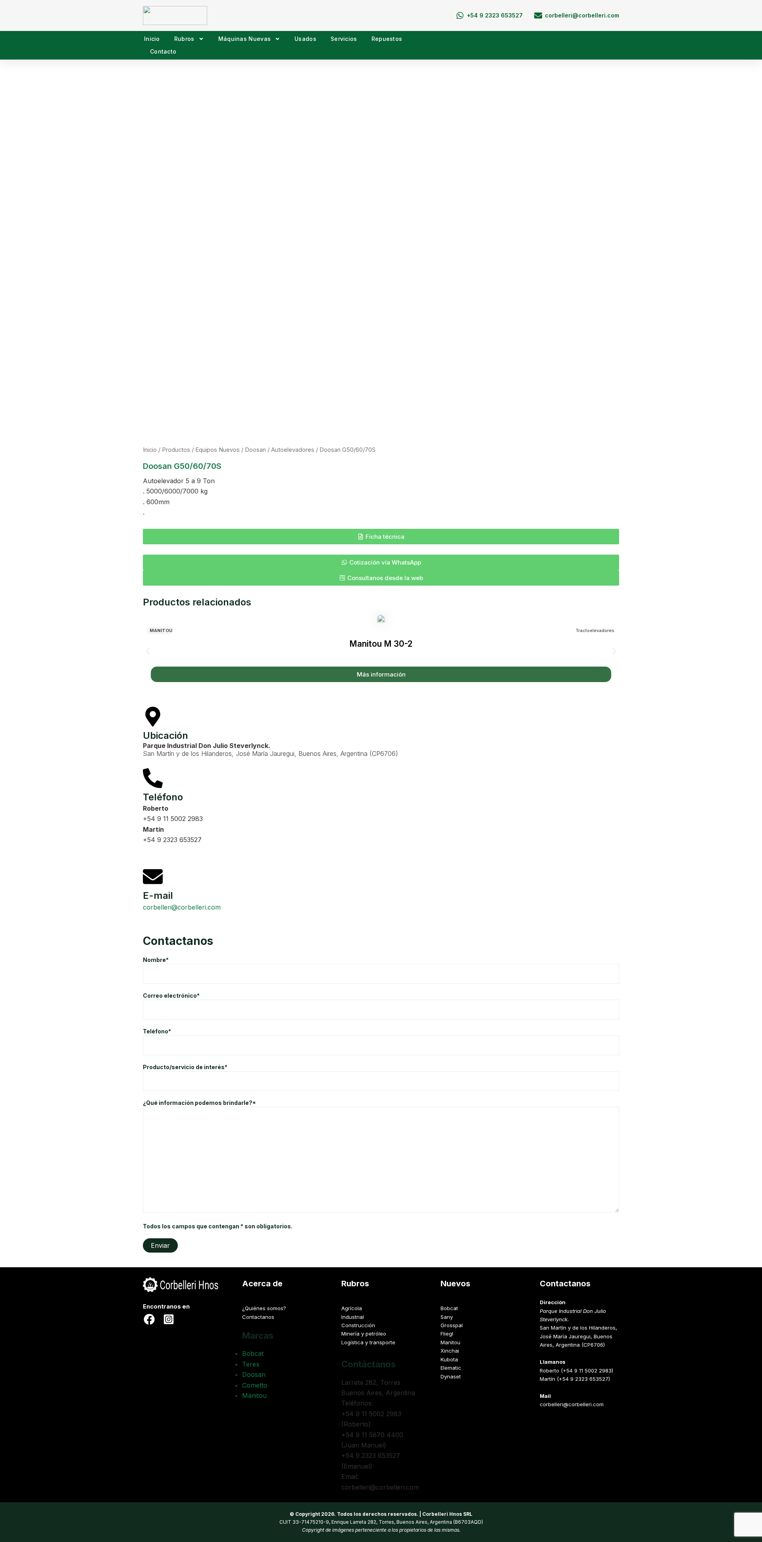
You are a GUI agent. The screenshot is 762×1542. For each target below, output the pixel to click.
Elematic (451, 1368)
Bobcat (253, 1353)
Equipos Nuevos (217, 449)
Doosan (255, 449)
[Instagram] (168, 1319)
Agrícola (351, 1308)
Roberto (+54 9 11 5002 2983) (576, 1370)
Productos (176, 449)
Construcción (358, 1325)
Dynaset (451, 1376)
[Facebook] (149, 1319)
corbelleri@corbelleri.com (182, 907)
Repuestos (386, 38)
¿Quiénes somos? (264, 1308)
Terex (251, 1364)
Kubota (449, 1359)
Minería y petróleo (363, 1333)
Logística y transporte (368, 1342)
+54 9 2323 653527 (172, 840)
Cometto (254, 1385)
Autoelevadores (292, 449)
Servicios (344, 38)
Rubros (184, 38)
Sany (447, 1317)
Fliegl (447, 1333)
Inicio (152, 38)
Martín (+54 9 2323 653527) (575, 1379)
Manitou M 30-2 (380, 643)
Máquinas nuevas (244, 38)
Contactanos (258, 1317)
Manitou (161, 630)
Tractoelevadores (594, 630)
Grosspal (452, 1325)
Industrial (352, 1317)
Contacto (163, 51)
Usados (305, 38)
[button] (381, 536)
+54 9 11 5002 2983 (173, 819)
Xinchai (450, 1350)
